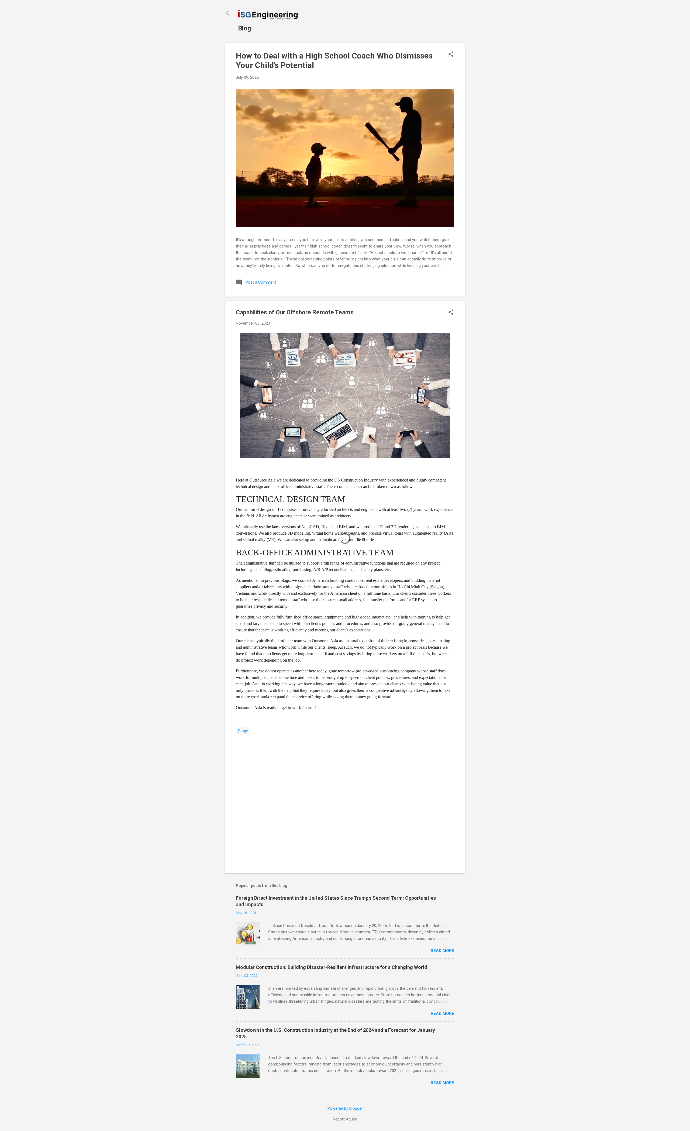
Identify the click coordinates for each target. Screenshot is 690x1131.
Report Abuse (345, 1119)
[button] (451, 55)
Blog (244, 28)
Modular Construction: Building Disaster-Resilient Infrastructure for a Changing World (331, 967)
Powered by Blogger (345, 1108)
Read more (442, 950)
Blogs (243, 730)
